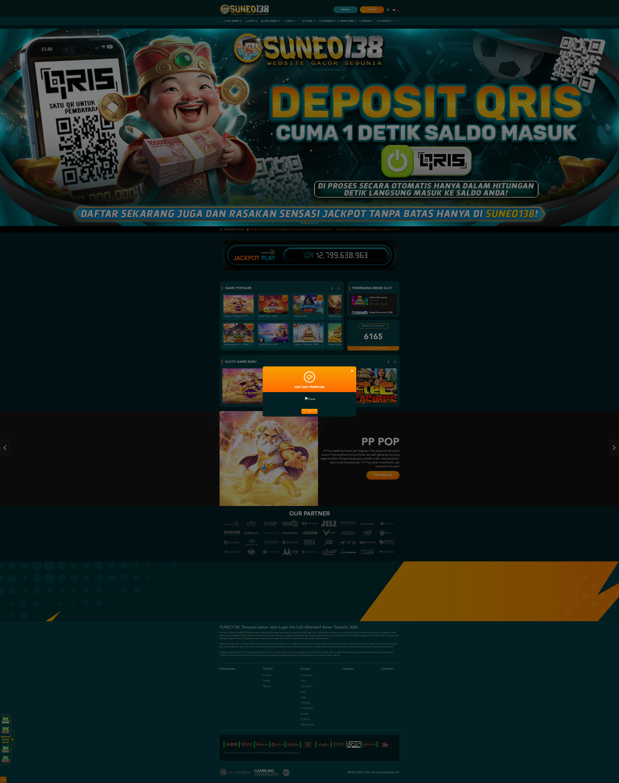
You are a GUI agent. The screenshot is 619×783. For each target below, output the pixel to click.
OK (309, 411)
